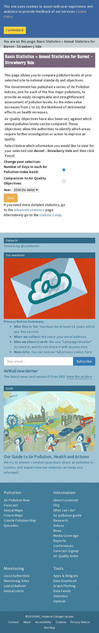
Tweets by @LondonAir (22, 246)
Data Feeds (62, 591)
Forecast (11, 505)
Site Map (49, 627)
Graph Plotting (64, 586)
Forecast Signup (66, 551)
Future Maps (13, 515)
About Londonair (66, 500)
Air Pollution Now (17, 500)
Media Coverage (66, 535)
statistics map (50, 215)
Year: (8, 189)
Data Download (64, 580)
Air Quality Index (65, 556)
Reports (59, 540)
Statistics (60, 596)
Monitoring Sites (16, 580)
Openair (59, 601)
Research (60, 520)
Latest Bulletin (15, 586)
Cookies (61, 622)
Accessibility (43, 622)
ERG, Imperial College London (54, 616)
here (88, 352)
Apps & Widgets (65, 575)
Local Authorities (17, 575)
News (57, 530)
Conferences (63, 545)
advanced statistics (29, 210)
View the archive (79, 376)
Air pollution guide (67, 515)
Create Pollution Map (20, 520)
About (27, 622)
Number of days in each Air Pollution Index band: (25, 169)
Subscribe (84, 361)
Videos (58, 525)
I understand (14, 30)
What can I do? (64, 510)
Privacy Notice (79, 622)
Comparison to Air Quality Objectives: (25, 180)
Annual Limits (14, 591)
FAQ (56, 505)
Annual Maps (13, 510)
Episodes (11, 525)
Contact (13, 622)
